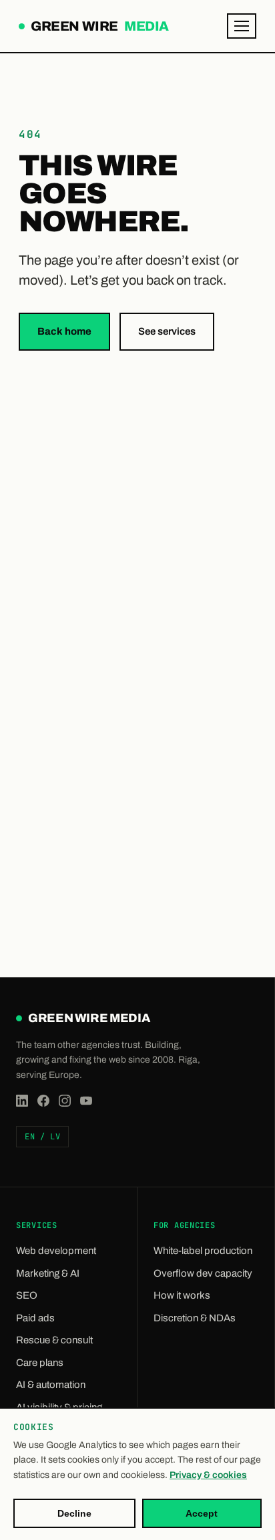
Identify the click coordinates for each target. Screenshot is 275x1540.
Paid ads (35, 1318)
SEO (26, 1295)
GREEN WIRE (98, 27)
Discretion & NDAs (195, 1318)
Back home (64, 331)
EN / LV (42, 1136)
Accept (202, 1513)
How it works (182, 1295)
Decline (74, 1513)
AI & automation (50, 1384)
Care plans (39, 1362)
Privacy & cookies (208, 1475)
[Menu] (241, 26)
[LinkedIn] (22, 1101)
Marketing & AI (47, 1273)
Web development (56, 1250)
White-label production (203, 1250)
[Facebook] (43, 1101)
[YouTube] (86, 1101)
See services (167, 331)
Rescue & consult (54, 1340)
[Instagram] (65, 1101)
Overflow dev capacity (203, 1273)
